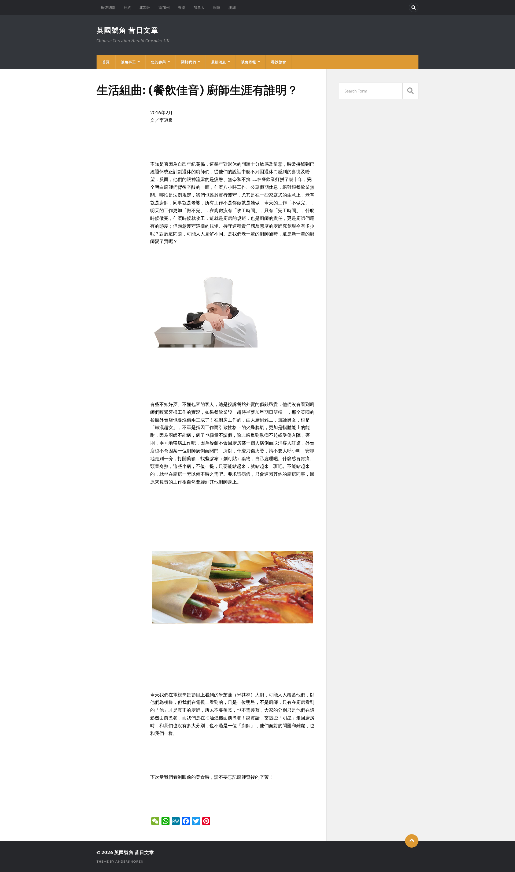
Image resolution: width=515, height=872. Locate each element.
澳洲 (232, 7)
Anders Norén (129, 861)
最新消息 (218, 62)
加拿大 (199, 7)
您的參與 (158, 62)
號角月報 (248, 62)
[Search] (413, 7)
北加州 (144, 7)
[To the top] (411, 841)
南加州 (164, 7)
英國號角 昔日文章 (128, 30)
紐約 (127, 7)
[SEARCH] (410, 91)
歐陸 (216, 7)
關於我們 (188, 62)
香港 (181, 7)
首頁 (106, 62)
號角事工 (128, 62)
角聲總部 (108, 7)
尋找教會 (278, 62)
